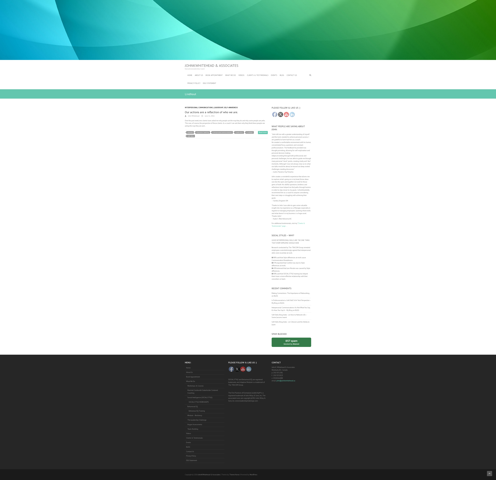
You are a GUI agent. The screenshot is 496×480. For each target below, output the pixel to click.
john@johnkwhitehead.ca (285, 381)
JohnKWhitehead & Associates (211, 65)
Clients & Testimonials (257, 75)
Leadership (218, 107)
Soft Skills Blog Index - (280, 315)
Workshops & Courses (195, 386)
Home (189, 75)
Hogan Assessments (194, 424)
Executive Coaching (203, 132)
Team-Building (192, 429)
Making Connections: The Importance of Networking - (291, 293)
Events (274, 75)
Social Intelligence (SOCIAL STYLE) (199, 397)
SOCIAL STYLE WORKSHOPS (199, 402)
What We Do (230, 75)
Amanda (190, 132)
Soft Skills (191, 136)
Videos (241, 75)
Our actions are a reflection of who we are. (211, 112)
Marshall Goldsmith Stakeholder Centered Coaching (202, 391)
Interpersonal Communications (199, 107)
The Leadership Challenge (196, 420)
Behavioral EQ (192, 406)
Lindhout (250, 132)
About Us (199, 75)
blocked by (294, 343)
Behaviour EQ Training (197, 411)
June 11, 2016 (209, 116)
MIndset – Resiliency (194, 415)
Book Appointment (214, 75)
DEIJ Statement (209, 83)
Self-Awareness (231, 107)
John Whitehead (193, 116)
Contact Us (292, 75)
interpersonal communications (222, 132)
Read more (263, 132)
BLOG (282, 75)
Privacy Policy (193, 83)
